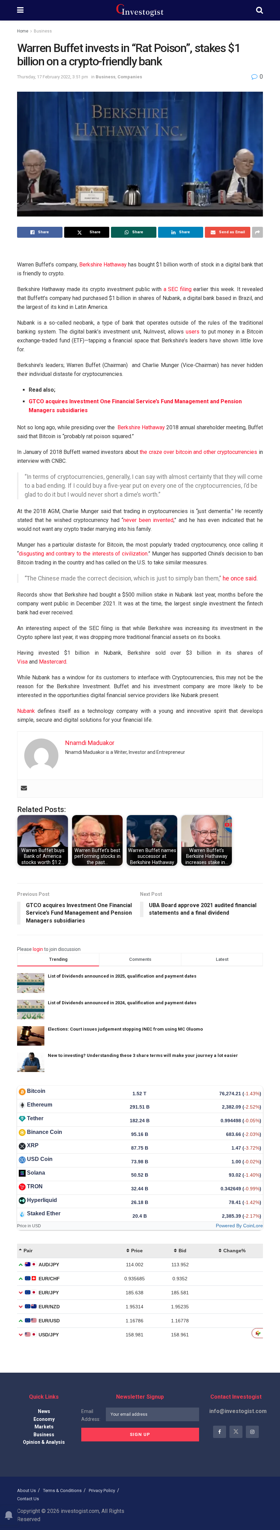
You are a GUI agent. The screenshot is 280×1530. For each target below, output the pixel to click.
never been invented (148, 520)
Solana (36, 1173)
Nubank (26, 711)
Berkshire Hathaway (103, 264)
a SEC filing (178, 289)
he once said (239, 578)
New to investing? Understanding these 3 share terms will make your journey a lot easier (143, 1055)
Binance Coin (44, 1132)
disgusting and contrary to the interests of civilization (83, 553)
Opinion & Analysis (44, 1442)
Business (43, 31)
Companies (129, 76)
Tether (35, 1118)
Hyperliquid (42, 1200)
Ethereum (39, 1105)
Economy (44, 1419)
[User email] (24, 788)
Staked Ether (43, 1213)
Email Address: (90, 1415)
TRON (35, 1186)
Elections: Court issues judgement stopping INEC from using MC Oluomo (125, 1029)
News (44, 1411)
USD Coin (40, 1159)
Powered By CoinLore (239, 1225)
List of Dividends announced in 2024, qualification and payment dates (122, 1002)
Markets (44, 1426)
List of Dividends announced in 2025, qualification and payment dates (122, 976)
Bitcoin (36, 1091)
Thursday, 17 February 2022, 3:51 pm (52, 76)
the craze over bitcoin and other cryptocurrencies (198, 452)
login (38, 949)
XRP (33, 1145)
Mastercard (52, 661)
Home (22, 31)
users (192, 331)
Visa (22, 661)
